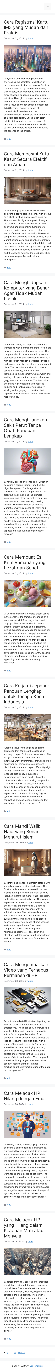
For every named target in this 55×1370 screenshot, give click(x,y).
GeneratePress (36, 1366)
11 (15, 1352)
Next (21, 1352)
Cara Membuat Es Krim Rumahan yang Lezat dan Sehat (25, 562)
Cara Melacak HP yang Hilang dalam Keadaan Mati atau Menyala (23, 1228)
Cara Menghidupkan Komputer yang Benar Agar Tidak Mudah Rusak (26, 290)
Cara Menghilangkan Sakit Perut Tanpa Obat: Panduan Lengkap (25, 428)
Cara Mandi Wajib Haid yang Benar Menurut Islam (22, 831)
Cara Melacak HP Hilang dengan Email (25, 1095)
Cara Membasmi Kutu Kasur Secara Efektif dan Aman (26, 159)
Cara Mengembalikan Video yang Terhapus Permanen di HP (26, 970)
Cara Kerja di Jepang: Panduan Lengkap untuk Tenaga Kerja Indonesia (26, 693)
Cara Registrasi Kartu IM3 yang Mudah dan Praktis (26, 27)
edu (9, 139)
